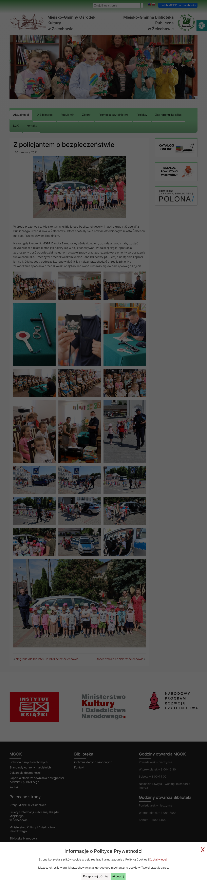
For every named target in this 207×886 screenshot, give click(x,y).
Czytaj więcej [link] (158, 859)
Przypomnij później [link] (95, 876)
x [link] (203, 849)
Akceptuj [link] (118, 876)
